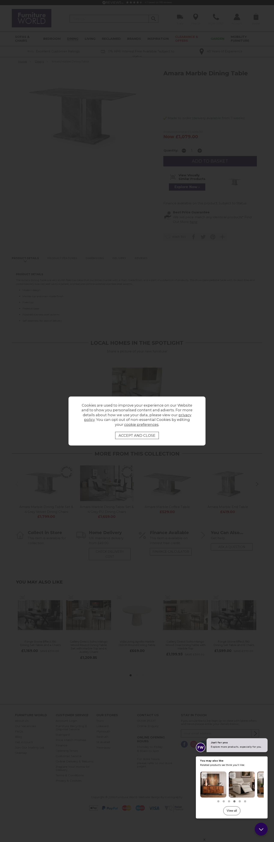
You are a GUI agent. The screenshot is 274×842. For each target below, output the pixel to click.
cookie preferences (141, 424)
